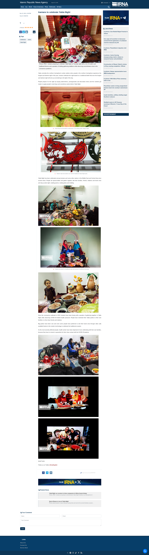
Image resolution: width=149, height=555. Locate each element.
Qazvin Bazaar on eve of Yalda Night (59, 501)
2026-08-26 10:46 (109, 68)
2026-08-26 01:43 (109, 108)
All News (59, 7)
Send (22, 528)
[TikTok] (76, 553)
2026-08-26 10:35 (109, 75)
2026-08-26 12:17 (109, 35)
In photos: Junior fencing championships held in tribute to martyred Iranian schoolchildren (113, 57)
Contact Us (23, 545)
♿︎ (145, 550)
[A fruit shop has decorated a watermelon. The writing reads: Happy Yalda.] (70, 106)
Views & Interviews (38, 7)
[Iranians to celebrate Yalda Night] (69, 39)
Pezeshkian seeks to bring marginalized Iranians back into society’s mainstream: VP (116, 87)
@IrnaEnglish (53, 465)
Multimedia (52, 7)
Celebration (23, 39)
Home (22, 7)
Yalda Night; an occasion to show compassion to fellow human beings (68, 493)
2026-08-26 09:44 (109, 82)
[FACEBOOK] (78, 553)
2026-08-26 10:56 (109, 61)
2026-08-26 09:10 (109, 99)
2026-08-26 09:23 (109, 91)
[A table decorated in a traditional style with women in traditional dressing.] (70, 247)
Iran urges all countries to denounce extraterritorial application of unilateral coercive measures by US (115, 40)
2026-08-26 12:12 (109, 44)
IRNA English (34, 2)
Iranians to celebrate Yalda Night (54, 12)
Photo (46, 7)
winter (29, 39)
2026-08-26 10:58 (109, 52)
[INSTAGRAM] (73, 553)
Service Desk (24, 547)
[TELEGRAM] (70, 553)
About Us (23, 542)
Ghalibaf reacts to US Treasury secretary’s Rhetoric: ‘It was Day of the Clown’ (115, 104)
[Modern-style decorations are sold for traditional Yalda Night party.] (70, 152)
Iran (26, 7)
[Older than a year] (43, 495)
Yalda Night (23, 42)
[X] (67, 553)
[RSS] (81, 553)
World (30, 7)
